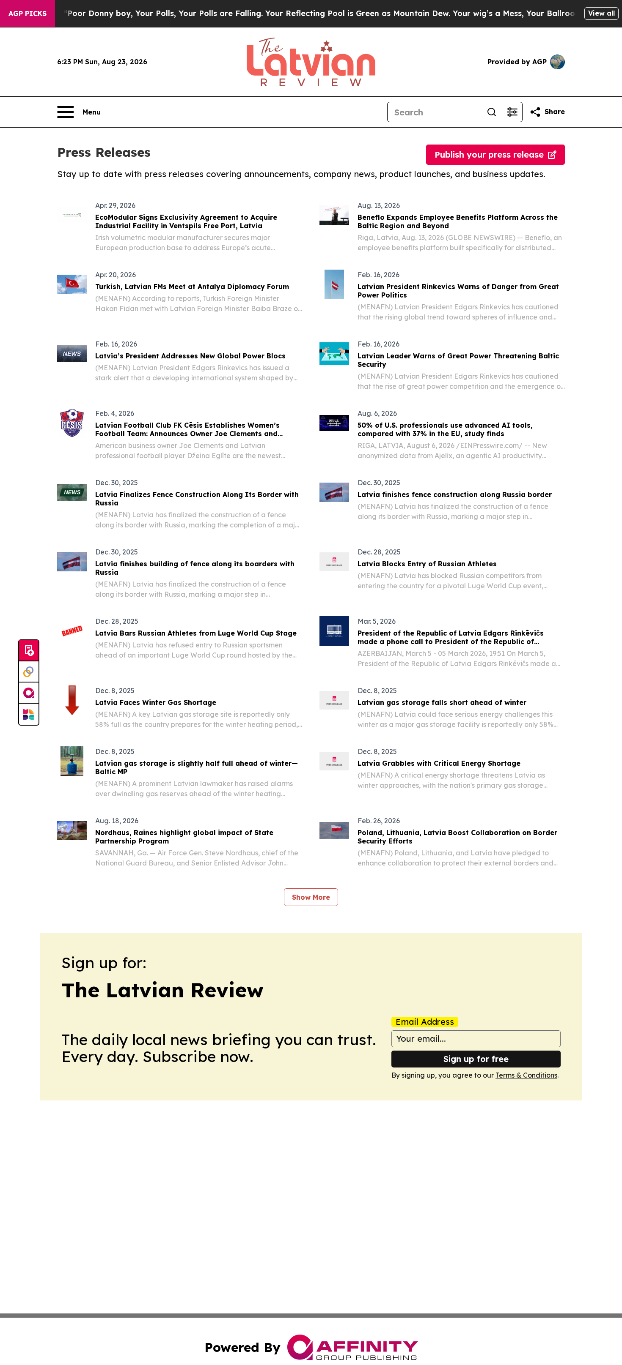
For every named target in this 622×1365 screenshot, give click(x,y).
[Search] (492, 112)
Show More (311, 897)
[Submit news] (29, 650)
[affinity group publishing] (29, 693)
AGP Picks (27, 13)
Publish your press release (489, 154)
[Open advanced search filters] (512, 112)
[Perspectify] (29, 671)
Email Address (425, 1022)
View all (601, 13)
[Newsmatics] (29, 714)
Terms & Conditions (526, 1075)
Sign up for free (476, 1059)
